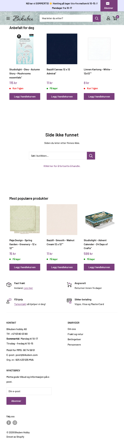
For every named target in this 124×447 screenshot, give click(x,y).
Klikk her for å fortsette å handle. (62, 165)
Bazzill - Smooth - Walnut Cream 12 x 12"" (60, 242)
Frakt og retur (75, 334)
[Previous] (10, 63)
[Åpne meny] (8, 18)
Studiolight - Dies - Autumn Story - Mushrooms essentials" (24, 73)
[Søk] (97, 18)
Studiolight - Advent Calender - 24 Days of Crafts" (96, 244)
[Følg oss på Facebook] (8, 422)
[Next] (114, 63)
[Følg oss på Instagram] (15, 422)
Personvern (74, 344)
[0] (115, 18)
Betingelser (74, 339)
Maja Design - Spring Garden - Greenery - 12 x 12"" (22, 244)
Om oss (72, 328)
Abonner (108, 7)
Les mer (28, 287)
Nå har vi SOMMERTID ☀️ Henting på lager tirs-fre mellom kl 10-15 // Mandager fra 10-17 (62, 5)
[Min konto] (108, 18)
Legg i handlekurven (25, 96)
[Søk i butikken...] (91, 156)
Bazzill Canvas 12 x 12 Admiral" (58, 71)
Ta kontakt (20, 304)
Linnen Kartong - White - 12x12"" (98, 71)
